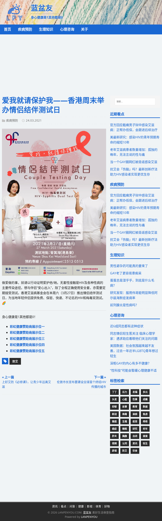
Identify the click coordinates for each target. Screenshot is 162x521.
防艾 (15, 361)
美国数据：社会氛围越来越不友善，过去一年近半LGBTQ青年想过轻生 (134, 351)
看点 (63, 506)
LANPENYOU (89, 517)
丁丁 (114, 392)
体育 (98, 506)
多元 (145, 392)
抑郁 (114, 406)
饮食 (135, 450)
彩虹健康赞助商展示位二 (27, 332)
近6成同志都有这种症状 (126, 326)
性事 (135, 399)
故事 (124, 406)
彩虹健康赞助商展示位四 (27, 345)
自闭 (135, 436)
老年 (145, 428)
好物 (107, 506)
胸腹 (124, 436)
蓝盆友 (87, 512)
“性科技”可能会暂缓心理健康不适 (133, 370)
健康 (81, 506)
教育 (135, 406)
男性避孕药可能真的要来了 (129, 266)
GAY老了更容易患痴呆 (125, 273)
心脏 (124, 399)
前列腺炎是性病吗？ (124, 305)
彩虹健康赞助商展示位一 (27, 326)
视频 (114, 443)
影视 (89, 506)
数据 (145, 406)
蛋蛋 (145, 436)
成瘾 (145, 399)
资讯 (135, 443)
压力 (124, 392)
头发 (114, 399)
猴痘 (114, 421)
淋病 (135, 414)
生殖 (124, 421)
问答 (72, 506)
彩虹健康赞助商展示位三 (27, 338)
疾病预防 (12, 120)
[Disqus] (54, 448)
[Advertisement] (81, 64)
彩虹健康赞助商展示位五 (27, 351)
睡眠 (124, 428)
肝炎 (114, 436)
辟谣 (114, 450)
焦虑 (145, 414)
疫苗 (135, 421)
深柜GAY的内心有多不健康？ (130, 363)
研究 (135, 428)
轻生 (145, 443)
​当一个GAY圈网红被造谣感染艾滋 (133, 162)
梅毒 (124, 414)
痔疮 (145, 421)
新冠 (114, 414)
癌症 (114, 428)
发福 (135, 392)
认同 (124, 443)
